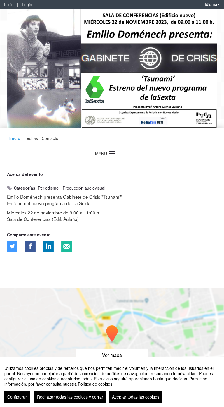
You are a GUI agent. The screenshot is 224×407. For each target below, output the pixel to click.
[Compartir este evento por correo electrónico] (66, 246)
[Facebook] (30, 246)
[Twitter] (12, 246)
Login (27, 4)
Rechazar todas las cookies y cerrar (70, 397)
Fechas (31, 138)
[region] (112, 382)
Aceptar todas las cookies (135, 397)
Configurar (17, 397)
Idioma (211, 4)
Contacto (50, 138)
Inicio (9, 4)
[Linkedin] (48, 246)
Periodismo (48, 188)
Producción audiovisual (84, 188)
